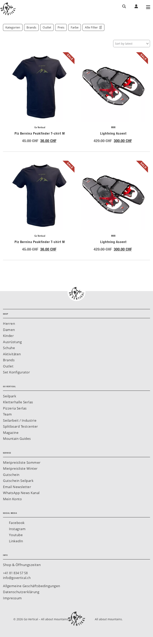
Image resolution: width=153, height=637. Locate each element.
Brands (31, 27)
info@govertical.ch (17, 578)
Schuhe (9, 348)
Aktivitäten (12, 354)
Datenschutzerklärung (21, 592)
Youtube (15, 535)
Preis (61, 27)
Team (7, 414)
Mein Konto (12, 499)
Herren (9, 323)
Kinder (8, 335)
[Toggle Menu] (148, 8)
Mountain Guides (17, 438)
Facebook (16, 522)
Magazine (11, 432)
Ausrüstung (12, 342)
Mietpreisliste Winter (20, 468)
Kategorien (12, 27)
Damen (9, 329)
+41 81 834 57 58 (15, 573)
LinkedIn (15, 541)
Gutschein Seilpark (18, 480)
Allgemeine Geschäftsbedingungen (31, 586)
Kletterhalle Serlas (18, 402)
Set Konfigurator (16, 372)
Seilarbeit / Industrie (19, 420)
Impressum (12, 598)
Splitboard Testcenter (20, 426)
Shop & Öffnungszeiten (22, 564)
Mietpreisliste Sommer (22, 462)
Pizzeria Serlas (15, 408)
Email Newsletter (17, 486)
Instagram (17, 529)
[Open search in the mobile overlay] (124, 6)
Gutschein (11, 474)
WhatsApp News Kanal (21, 492)
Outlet (47, 27)
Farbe (74, 27)
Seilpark (9, 396)
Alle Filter (91, 27)
